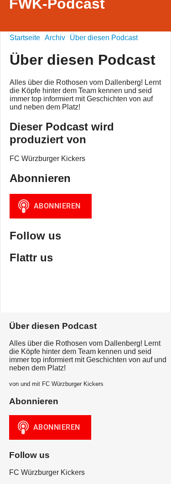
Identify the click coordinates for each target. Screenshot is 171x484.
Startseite (25, 38)
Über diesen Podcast (104, 38)
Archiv (55, 38)
